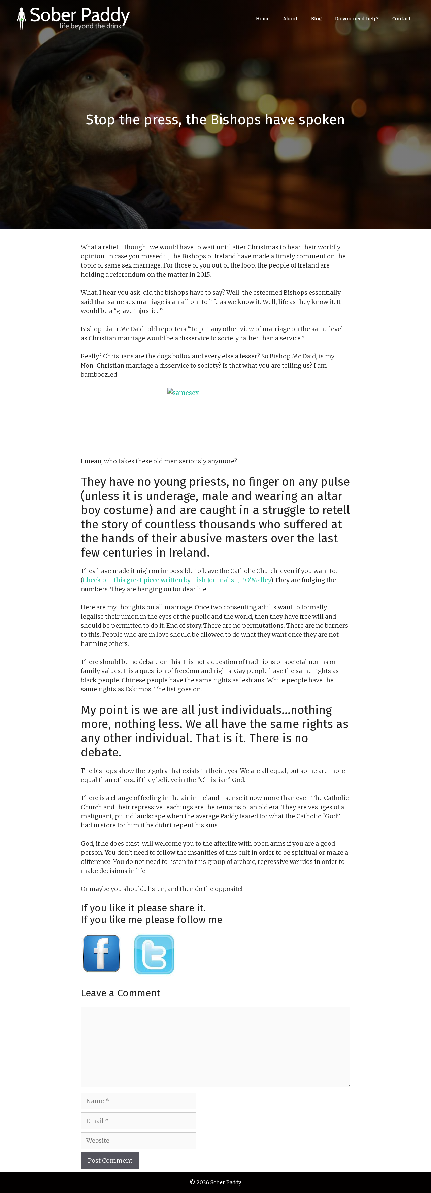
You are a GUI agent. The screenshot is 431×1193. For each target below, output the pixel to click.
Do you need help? (357, 18)
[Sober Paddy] (74, 18)
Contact (401, 18)
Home (263, 18)
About (290, 18)
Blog (316, 18)
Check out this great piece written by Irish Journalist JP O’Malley (176, 580)
